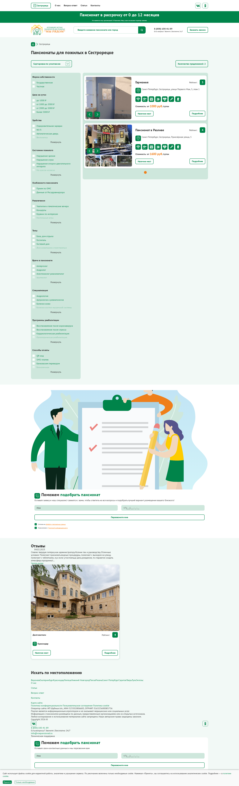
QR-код (40, 355)
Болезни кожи (43, 303)
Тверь (129, 680)
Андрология (42, 296)
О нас (57, 5)
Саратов (122, 680)
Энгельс (139, 680)
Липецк (67, 680)
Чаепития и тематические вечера (53, 206)
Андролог (41, 269)
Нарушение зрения (46, 155)
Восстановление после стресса (51, 329)
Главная (33, 44)
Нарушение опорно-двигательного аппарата (54, 165)
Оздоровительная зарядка (49, 126)
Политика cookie (101, 705)
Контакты (95, 5)
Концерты (41, 210)
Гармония (141, 82)
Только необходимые (25, 782)
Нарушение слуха (45, 159)
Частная (40, 86)
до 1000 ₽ (41, 100)
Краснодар (43, 643)
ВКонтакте (198, 5)
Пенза (93, 680)
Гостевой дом (43, 244)
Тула (134, 680)
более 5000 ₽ (43, 112)
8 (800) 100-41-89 (163, 28)
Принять (7, 782)
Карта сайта (36, 702)
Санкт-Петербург (110, 680)
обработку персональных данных (56, 524)
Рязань (99, 680)
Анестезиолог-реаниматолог (50, 273)
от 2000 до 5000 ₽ (45, 108)
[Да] (35, 524)
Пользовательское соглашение (78, 705)
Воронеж (35, 680)
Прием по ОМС (44, 188)
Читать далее (37, 563)
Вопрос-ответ (70, 5)
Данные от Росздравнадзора (51, 192)
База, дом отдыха (45, 236)
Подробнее (197, 113)
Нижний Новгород (80, 680)
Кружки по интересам (47, 214)
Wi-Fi (39, 129)
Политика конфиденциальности (46, 705)
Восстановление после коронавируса (55, 325)
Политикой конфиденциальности (58, 528)
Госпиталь (41, 240)
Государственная (45, 82)
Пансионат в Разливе (149, 130)
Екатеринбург (46, 680)
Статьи (84, 5)
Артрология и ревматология (50, 299)
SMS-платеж (43, 359)
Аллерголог (42, 266)
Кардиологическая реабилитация (53, 333)
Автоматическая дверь (47, 133)
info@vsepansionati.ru (42, 733)
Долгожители (39, 634)
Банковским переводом (48, 363)
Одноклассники (205, 5)
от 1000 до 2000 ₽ (45, 104)
